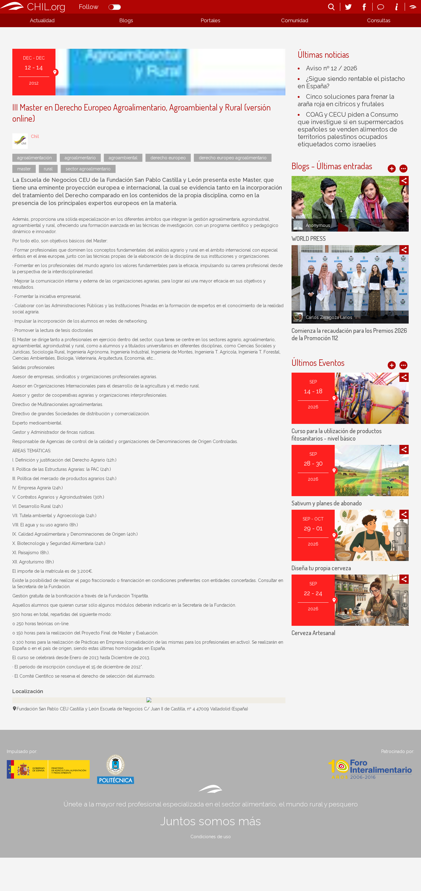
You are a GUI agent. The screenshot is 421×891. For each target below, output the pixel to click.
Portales (210, 20)
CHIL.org (46, 6)
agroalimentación (34, 157)
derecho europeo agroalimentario (233, 157)
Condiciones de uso (210, 836)
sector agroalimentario (88, 168)
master (24, 168)
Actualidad (42, 20)
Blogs (126, 20)
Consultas (378, 20)
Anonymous (318, 225)
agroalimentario (80, 157)
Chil (35, 136)
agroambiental (123, 157)
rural (48, 168)
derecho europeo (168, 157)
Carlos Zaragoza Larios (329, 317)
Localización (27, 691)
